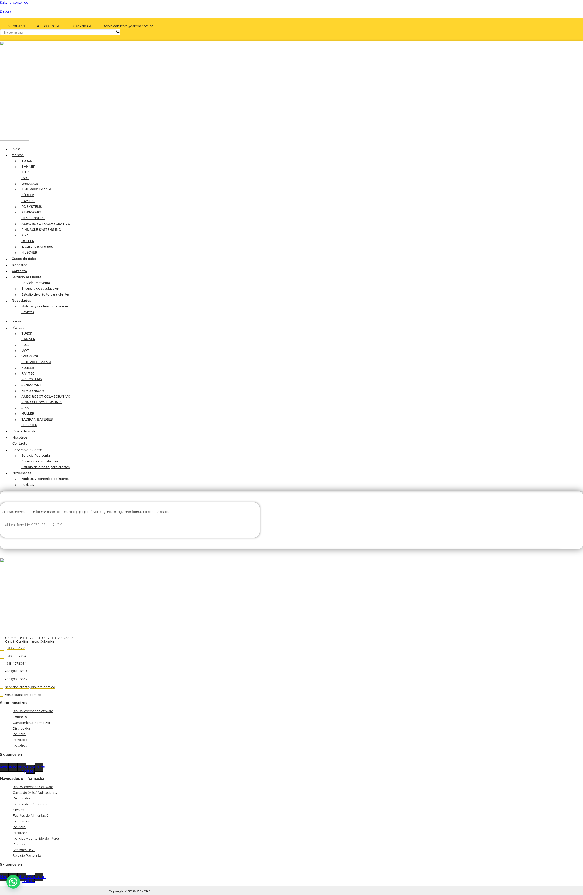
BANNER (28, 166)
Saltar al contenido (14, 2)
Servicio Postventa (35, 283)
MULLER (27, 241)
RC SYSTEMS (31, 206)
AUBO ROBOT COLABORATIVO (45, 224)
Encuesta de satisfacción (40, 288)
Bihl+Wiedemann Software (33, 711)
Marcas (18, 155)
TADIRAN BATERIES (37, 246)
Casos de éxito (24, 431)
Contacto (19, 443)
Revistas (27, 312)
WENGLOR (29, 183)
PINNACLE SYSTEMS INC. (41, 229)
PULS (25, 172)
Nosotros (19, 437)
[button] (13, 882)
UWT (25, 178)
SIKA (25, 235)
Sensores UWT (24, 850)
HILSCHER (29, 425)
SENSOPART (31, 212)
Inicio (16, 321)
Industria (19, 734)
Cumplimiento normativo (31, 723)
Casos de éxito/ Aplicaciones (35, 792)
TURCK (26, 160)
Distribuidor (21, 728)
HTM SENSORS (33, 218)
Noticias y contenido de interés (45, 306)
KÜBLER (27, 195)
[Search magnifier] (118, 31)
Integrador (20, 740)
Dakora (5, 11)
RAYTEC (28, 201)
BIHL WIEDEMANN (36, 189)
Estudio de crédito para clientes (45, 294)
